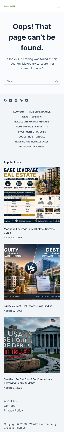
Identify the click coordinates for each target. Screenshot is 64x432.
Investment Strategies (32, 131)
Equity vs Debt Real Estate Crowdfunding (28, 305)
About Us (10, 401)
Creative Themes (15, 427)
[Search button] (56, 81)
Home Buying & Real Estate (32, 126)
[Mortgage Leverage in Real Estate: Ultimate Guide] (32, 195)
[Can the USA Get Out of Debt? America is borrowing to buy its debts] (32, 345)
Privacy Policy (13, 410)
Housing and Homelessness (32, 141)
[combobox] (29, 81)
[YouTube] (26, 100)
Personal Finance (39, 111)
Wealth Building (32, 116)
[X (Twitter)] (10, 100)
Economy (19, 111)
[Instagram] (16, 100)
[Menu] (58, 6)
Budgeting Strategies (32, 136)
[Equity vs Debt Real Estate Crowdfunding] (32, 272)
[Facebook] (5, 100)
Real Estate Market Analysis (31, 121)
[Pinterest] (21, 100)
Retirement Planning (32, 146)
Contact (9, 405)
